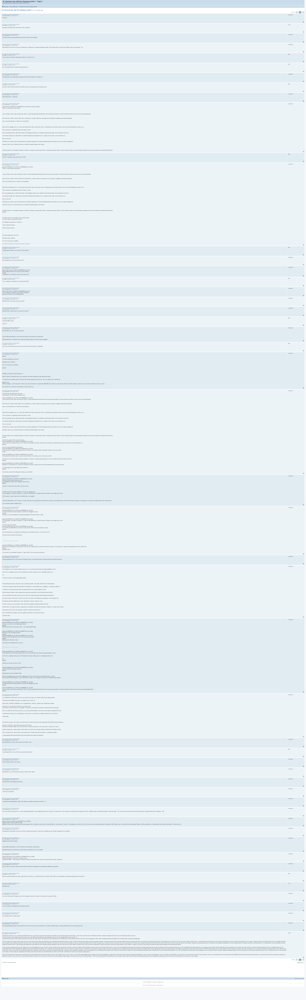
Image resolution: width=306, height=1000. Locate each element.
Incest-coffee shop (38, 10)
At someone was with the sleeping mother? (17, 10)
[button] (296, 12)
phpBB (149, 981)
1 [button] (298, 12)
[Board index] (2, 2)
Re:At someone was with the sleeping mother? (11, 14)
